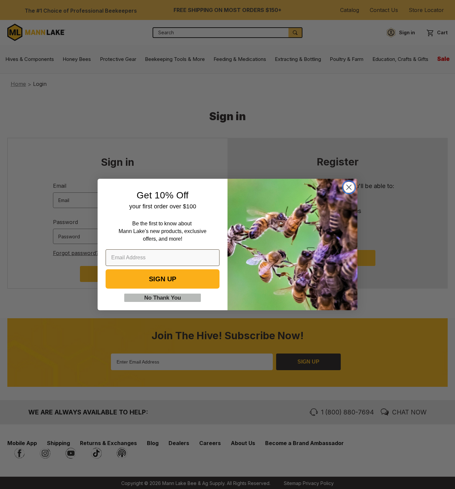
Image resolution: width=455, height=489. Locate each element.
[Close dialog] (349, 187)
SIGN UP (162, 279)
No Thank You (162, 298)
